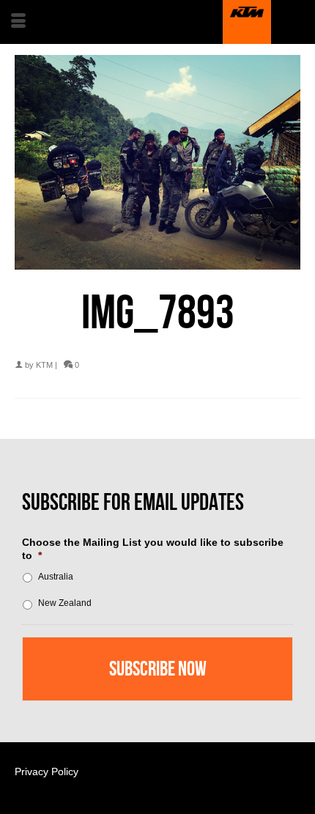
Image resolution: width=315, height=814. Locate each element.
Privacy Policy (46, 771)
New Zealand (65, 603)
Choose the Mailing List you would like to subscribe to (153, 548)
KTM (44, 364)
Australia (55, 576)
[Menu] (18, 22)
